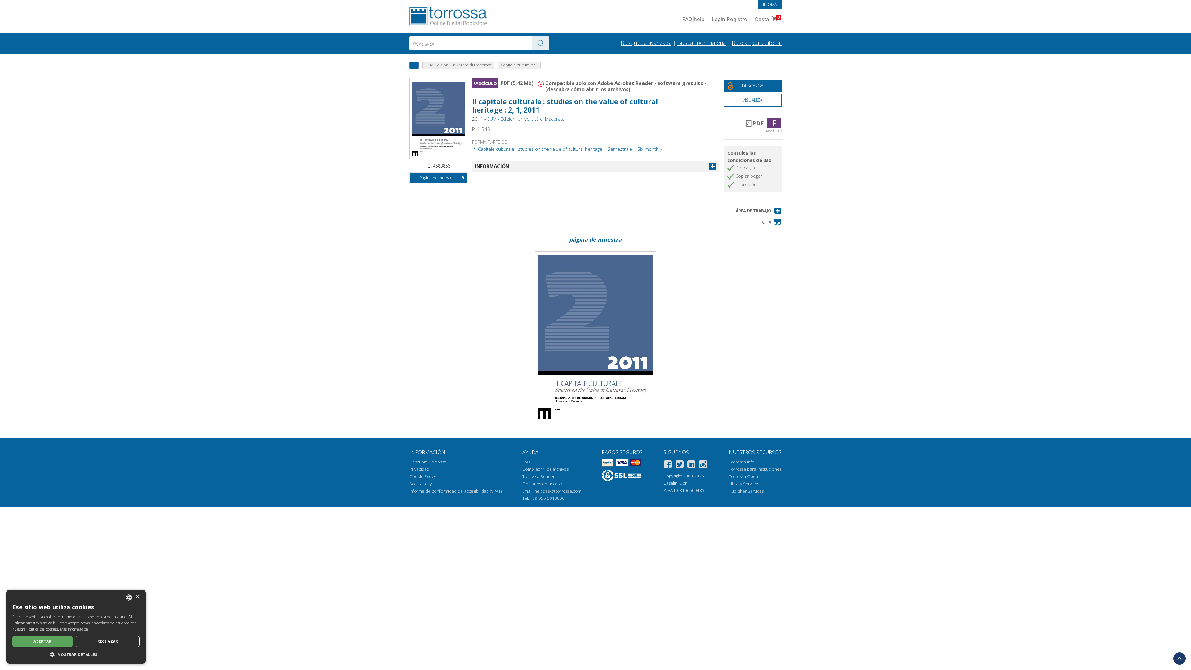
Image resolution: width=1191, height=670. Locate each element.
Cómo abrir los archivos (545, 469)
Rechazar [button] (107, 641)
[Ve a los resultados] (540, 43)
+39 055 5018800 (547, 498)
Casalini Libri (675, 483)
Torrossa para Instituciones (755, 469)
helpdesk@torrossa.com (557, 491)
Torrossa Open (743, 476)
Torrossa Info (742, 462)
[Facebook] (667, 465)
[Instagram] (703, 465)
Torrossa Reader (538, 476)
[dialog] (76, 627)
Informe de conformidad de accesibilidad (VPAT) (455, 491)
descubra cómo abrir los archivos (587, 89)
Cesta (767, 18)
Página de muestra (436, 178)
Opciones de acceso (542, 483)
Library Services (744, 483)
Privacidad (419, 469)
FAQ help (693, 19)
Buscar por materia (701, 43)
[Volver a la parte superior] (1179, 658)
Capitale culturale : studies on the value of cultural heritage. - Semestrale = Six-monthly (569, 149)
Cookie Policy (422, 476)
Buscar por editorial (757, 43)
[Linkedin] (691, 465)
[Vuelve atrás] (414, 65)
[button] (759, 211)
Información (492, 166)
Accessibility (420, 483)
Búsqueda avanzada (646, 43)
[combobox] (479, 43)
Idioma (770, 4)
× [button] (137, 597)
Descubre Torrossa (427, 462)
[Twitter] (679, 465)
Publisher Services (746, 491)
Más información (74, 629)
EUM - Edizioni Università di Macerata (525, 119)
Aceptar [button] (42, 641)
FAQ (526, 462)
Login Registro (729, 19)
